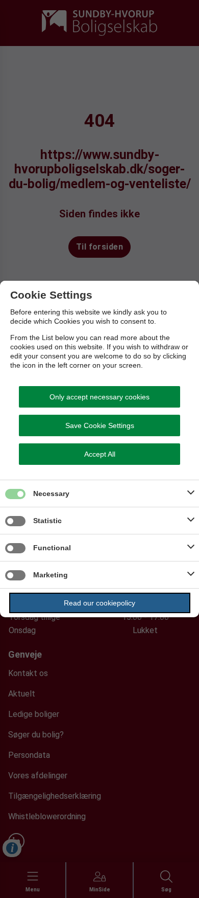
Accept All (99, 454)
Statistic (47, 521)
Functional (52, 548)
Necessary (51, 493)
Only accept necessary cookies (99, 397)
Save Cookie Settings (99, 425)
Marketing (50, 575)
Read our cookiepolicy (99, 603)
